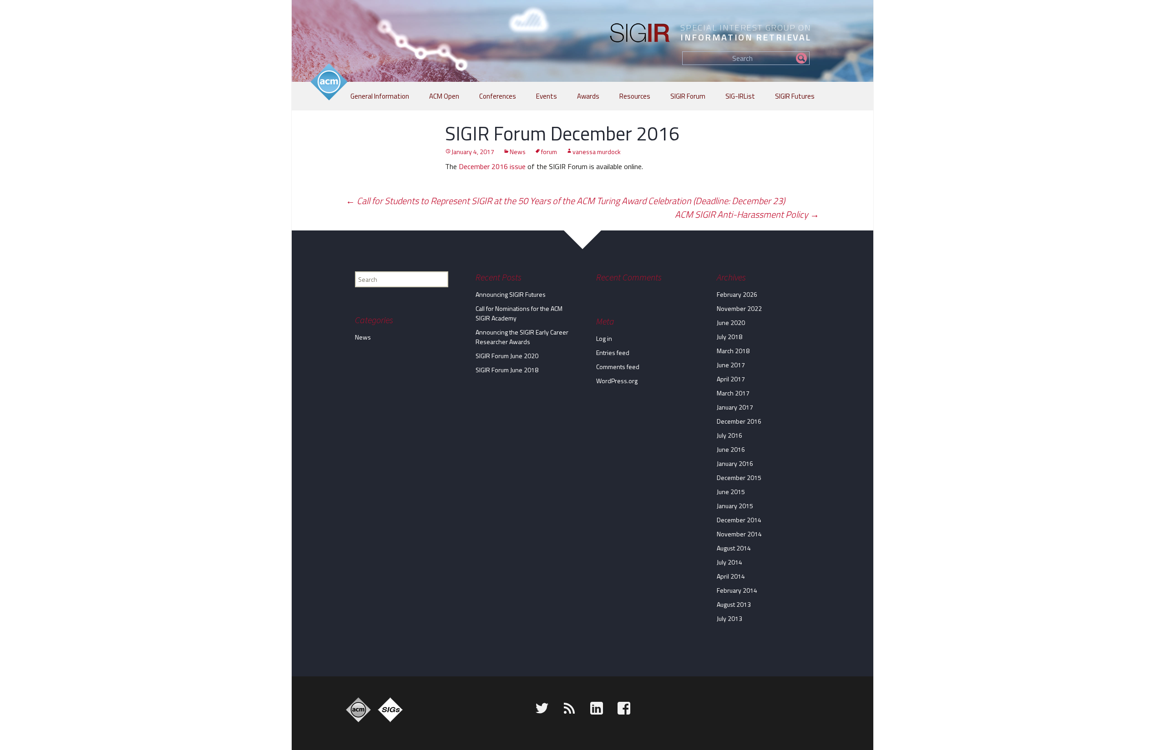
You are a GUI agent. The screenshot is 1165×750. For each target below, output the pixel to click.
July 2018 (729, 336)
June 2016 (731, 449)
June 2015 (731, 491)
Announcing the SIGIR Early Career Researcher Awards (522, 336)
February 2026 (737, 294)
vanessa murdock (596, 151)
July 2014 (729, 562)
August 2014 (734, 548)
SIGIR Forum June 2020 (507, 355)
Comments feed (617, 366)
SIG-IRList (740, 96)
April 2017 (731, 379)
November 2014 (739, 534)
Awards (588, 96)
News (518, 151)
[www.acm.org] (329, 81)
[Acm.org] (358, 709)
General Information (379, 96)
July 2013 (729, 618)
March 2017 (733, 393)
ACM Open (444, 96)
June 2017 (731, 365)
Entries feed (612, 352)
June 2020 (731, 322)
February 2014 (737, 590)
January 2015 (735, 505)
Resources (634, 96)
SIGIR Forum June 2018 (507, 370)
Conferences (497, 96)
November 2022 (739, 308)
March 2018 (733, 350)
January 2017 (735, 407)
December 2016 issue (492, 166)
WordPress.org (617, 380)
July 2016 (729, 435)
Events (546, 96)
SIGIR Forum (687, 96)
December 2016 (739, 421)
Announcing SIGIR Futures (511, 294)
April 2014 (731, 576)
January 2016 (735, 463)
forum (549, 151)
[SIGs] (390, 709)
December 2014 (739, 520)
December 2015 (739, 477)
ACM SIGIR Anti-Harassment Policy (747, 214)
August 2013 (734, 604)
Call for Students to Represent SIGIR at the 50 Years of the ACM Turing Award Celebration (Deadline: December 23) (565, 201)
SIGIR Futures (795, 96)
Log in (604, 338)
